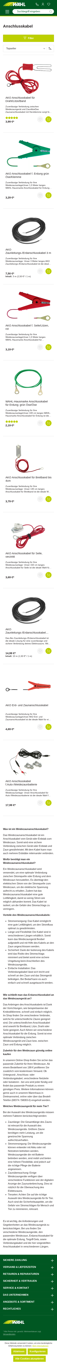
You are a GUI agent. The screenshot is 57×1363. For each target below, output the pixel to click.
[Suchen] (50, 11)
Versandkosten (9, 1334)
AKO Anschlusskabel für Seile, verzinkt (23, 555)
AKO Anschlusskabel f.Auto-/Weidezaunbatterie (21, 783)
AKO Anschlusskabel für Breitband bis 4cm (28, 479)
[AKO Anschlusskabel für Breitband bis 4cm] (28, 458)
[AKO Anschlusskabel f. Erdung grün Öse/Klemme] (28, 154)
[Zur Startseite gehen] (14, 4)
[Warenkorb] (53, 4)
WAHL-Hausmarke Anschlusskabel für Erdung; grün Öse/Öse (26, 403)
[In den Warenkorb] (48, 119)
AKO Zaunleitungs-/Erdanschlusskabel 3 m (28, 251)
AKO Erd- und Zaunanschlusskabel (26, 705)
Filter (31, 38)
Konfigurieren (38, 1351)
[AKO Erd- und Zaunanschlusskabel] (28, 686)
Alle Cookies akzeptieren (29, 1358)
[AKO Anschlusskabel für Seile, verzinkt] (28, 534)
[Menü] (7, 12)
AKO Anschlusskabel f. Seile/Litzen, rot (27, 327)
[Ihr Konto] (43, 4)
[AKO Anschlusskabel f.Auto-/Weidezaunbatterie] (28, 762)
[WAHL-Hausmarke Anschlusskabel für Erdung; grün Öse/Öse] (28, 382)
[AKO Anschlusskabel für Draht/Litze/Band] (28, 79)
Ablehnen (18, 1351)
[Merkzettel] (49, 4)
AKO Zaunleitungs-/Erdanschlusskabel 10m (25, 631)
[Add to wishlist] (40, 119)
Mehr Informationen (40, 1346)
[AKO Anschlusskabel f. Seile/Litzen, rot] (28, 306)
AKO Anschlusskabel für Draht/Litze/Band (20, 99)
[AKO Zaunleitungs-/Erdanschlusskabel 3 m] (28, 230)
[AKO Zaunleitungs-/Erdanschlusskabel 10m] (28, 610)
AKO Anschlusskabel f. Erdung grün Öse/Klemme (27, 175)
